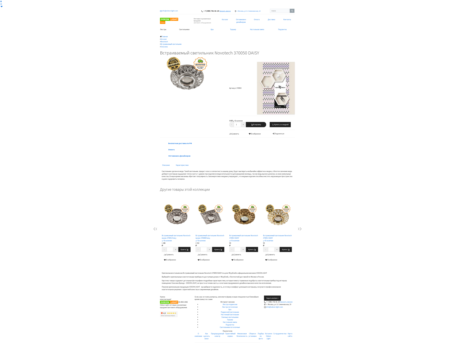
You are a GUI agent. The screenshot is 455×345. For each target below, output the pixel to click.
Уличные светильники (229, 317)
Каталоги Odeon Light (268, 336)
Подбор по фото (261, 336)
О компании (198, 334)
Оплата (257, 19)
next (298, 229)
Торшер (233, 29)
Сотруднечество (280, 333)
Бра (212, 29)
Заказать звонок (225, 11)
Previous (157, 229)
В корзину (257, 124)
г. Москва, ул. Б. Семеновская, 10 (248, 11)
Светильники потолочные (230, 327)
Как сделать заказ (206, 336)
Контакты (287, 19)
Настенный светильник (230, 314)
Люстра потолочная (230, 307)
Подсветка (282, 29)
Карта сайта (290, 334)
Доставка (271, 19)
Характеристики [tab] (182, 165)
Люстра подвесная (230, 304)
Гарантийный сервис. (230, 334)
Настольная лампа (257, 29)
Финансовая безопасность (242, 334)
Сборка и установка (253, 334)
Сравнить (235, 134)
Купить (184, 249)
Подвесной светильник (230, 312)
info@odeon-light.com (274, 307)
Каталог (225, 19)
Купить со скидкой (281, 124)
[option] (177, 233)
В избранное (256, 134)
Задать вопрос (272, 298)
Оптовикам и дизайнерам (241, 20)
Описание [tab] (166, 165)
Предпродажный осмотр (217, 334)
